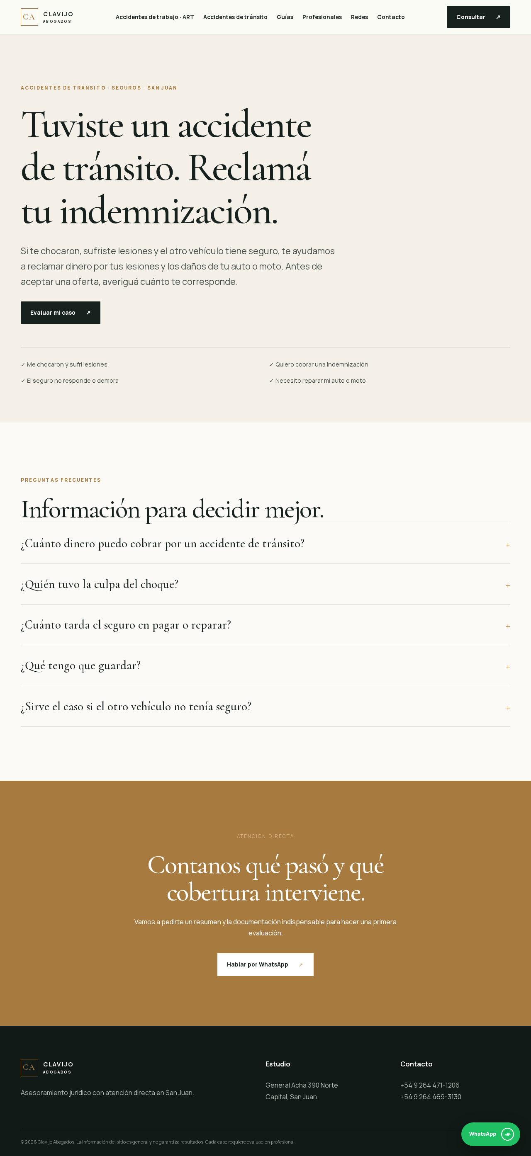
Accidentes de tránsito (235, 17)
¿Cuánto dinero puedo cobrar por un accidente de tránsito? (265, 543)
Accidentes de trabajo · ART (155, 17)
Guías (285, 17)
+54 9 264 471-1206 (430, 1085)
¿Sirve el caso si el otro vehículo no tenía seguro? (265, 706)
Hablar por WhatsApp (265, 964)
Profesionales (322, 17)
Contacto (391, 17)
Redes (359, 17)
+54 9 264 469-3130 (430, 1096)
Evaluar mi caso (60, 312)
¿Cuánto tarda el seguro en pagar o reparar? (265, 624)
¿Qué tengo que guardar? (265, 665)
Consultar (478, 17)
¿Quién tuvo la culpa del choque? (265, 584)
